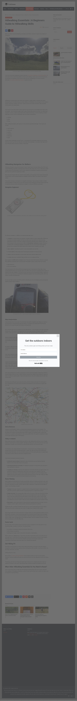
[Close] (58, 336)
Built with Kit (39, 363)
